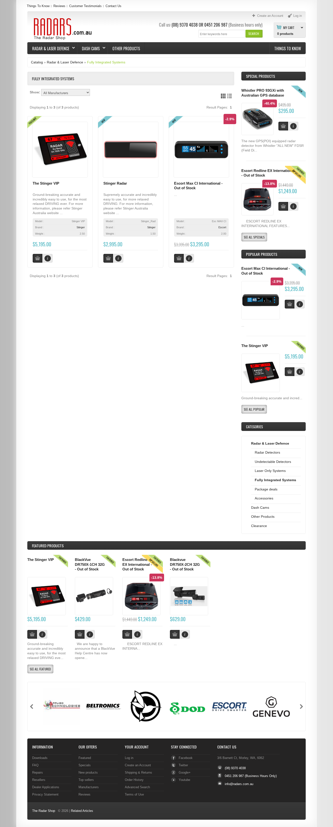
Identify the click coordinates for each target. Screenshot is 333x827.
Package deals (266, 489)
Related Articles (82, 811)
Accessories (264, 498)
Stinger (81, 227)
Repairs (37, 772)
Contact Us (113, 6)
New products (88, 772)
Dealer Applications (45, 787)
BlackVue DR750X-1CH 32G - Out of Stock (90, 564)
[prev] (31, 706)
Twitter (183, 765)
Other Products (126, 48)
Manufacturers (88, 787)
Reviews (59, 6)
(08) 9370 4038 (185, 24)
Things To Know (38, 6)
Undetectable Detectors (273, 462)
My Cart (288, 27)
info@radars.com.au (239, 784)
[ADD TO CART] (289, 304)
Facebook (186, 758)
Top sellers (86, 780)
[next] (301, 706)
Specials (84, 765)
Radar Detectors (267, 452)
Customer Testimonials (85, 6)
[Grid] (223, 96)
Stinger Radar (115, 183)
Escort (222, 227)
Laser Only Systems (270, 471)
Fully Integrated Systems (106, 62)
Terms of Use (134, 794)
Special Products (260, 76)
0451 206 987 (215, 24)
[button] (253, 33)
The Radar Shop (43, 811)
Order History (134, 780)
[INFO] (300, 304)
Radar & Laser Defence (48, 48)
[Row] (229, 96)
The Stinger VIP (46, 183)
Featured (84, 758)
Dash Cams (88, 48)
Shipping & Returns (138, 772)
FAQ (35, 765)
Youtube (184, 780)
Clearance (259, 526)
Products (48, 545)
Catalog (37, 62)
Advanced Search (137, 787)
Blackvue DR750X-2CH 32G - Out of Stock (185, 564)
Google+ (185, 772)
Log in (129, 758)
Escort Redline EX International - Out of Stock (137, 564)
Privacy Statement (45, 794)
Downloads (40, 758)
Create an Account (138, 765)
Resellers (38, 780)
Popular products (261, 254)
